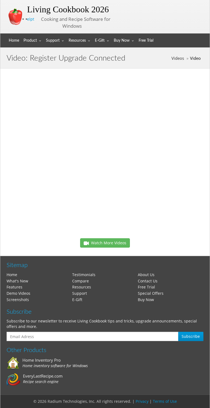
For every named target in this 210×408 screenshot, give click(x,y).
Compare (80, 281)
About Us (146, 274)
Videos (177, 58)
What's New (17, 281)
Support (53, 40)
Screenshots (18, 299)
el (28, 19)
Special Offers (151, 293)
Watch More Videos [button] (107, 242)
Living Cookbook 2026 (68, 9)
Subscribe (191, 336)
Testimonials (83, 274)
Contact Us (148, 281)
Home (14, 40)
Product (30, 40)
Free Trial (146, 40)
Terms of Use (165, 401)
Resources (77, 40)
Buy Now (122, 40)
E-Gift (100, 40)
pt (32, 19)
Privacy (142, 401)
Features (14, 287)
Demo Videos (18, 293)
